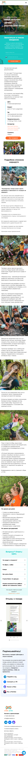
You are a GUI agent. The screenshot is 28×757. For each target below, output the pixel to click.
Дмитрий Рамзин (12, 126)
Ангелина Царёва (12, 130)
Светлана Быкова (12, 128)
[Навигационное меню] (26, 2)
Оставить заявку (14, 61)
